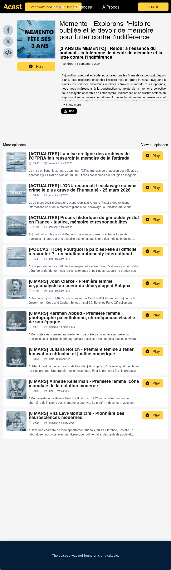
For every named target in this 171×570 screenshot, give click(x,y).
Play (39, 66)
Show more (73, 104)
